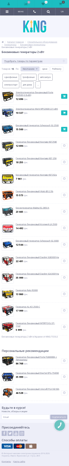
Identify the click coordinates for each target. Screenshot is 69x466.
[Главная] (3, 42)
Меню (21, 11)
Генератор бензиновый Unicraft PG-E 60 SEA (37, 389)
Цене (44, 68)
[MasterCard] (19, 446)
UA (62, 11)
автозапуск (45, 77)
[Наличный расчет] (31, 446)
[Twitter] (10, 433)
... (38, 84)
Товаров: (6, 68)
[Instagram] (21, 433)
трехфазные (29, 77)
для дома (27, 84)
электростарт (10, 84)
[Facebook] (4, 433)
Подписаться (59, 417)
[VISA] (7, 446)
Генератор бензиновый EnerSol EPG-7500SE (37, 373)
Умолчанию (28, 68)
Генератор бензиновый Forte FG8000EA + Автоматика (36, 358)
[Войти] (9, 4)
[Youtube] (15, 433)
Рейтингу (56, 68)
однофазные (10, 77)
